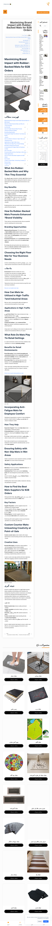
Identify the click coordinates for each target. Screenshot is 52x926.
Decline (39, 921)
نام (46, 140)
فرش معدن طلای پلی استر (38, 841)
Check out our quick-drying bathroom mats (14, 373)
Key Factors (7, 158)
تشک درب (38, 709)
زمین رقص (14, 709)
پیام (46, 150)
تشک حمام (14, 676)
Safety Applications (9, 153)
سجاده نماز (14, 874)
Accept (45, 921)
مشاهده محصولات (14, 679)
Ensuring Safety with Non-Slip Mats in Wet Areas (15, 152)
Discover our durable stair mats (11, 288)
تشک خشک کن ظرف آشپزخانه (38, 775)
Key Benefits (7, 127)
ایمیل (46, 145)
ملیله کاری (14, 908)
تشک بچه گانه (14, 775)
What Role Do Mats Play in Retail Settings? (14, 143)
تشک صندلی (38, 676)
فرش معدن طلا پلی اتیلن (38, 808)
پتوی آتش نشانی (13, 742)
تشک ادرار (38, 908)
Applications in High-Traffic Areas (12, 142)
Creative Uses (8, 163)
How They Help (8, 150)
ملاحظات (6, 137)
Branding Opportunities (10, 132)
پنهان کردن (25, 35)
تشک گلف (38, 742)
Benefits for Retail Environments (12, 145)
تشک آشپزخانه (14, 808)
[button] (43, 113)
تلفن (41, 145)
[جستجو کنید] (40, 25)
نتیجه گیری (7, 165)
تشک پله (38, 874)
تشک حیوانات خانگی (13, 841)
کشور (41, 140)
